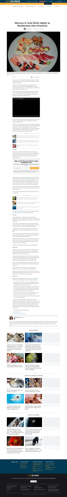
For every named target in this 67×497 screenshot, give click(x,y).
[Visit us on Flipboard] (43, 1)
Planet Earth (28, 3)
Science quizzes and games (49, 463)
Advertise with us (38, 487)
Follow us (33, 77)
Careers (8, 489)
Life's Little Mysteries (23, 463)
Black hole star (49, 6)
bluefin (14, 87)
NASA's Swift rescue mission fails (30, 6)
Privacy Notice (15, 171)
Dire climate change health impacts (17, 6)
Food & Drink (35, 21)
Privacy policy (10, 487)
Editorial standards (25, 489)
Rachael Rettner (29, 28)
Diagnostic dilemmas (23, 466)
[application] (26, 107)
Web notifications (52, 487)
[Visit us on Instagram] (39, 1)
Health (20, 3)
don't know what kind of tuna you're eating (20, 212)
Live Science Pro (57, 6)
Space (33, 3)
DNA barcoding (29, 177)
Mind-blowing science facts (49, 469)
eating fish (36, 278)
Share (15, 77)
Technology (37, 3)
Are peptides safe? (41, 6)
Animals (10, 3)
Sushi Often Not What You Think (19, 313)
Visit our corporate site (50, 478)
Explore (42, 3)
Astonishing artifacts (23, 467)
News (42, 28)
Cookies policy (24, 487)
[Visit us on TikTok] (44, 1)
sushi (21, 217)
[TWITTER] (14, 318)
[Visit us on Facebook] (36, 1)
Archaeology (15, 3)
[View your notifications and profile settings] (58, 1)
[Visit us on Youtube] (41, 1)
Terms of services (24, 170)
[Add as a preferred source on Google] (33, 481)
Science (23, 3)
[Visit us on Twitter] (38, 1)
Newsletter (38, 77)
